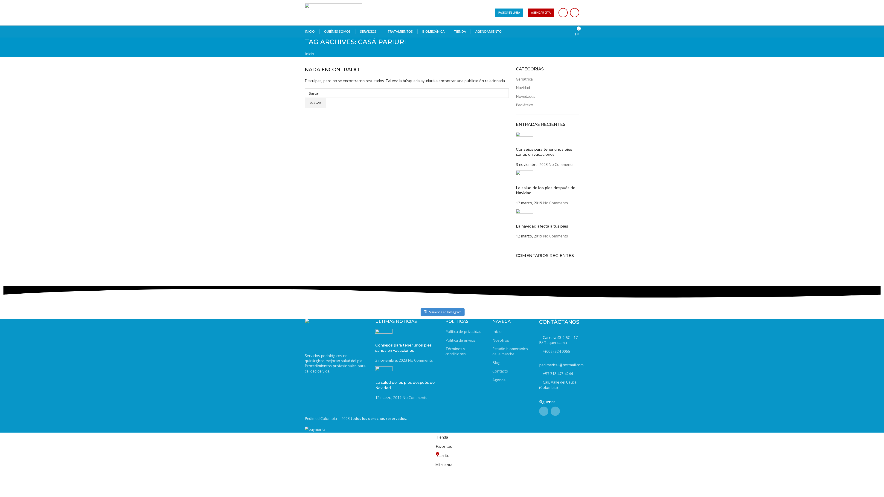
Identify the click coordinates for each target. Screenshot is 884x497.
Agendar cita (541, 12)
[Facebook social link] (563, 12)
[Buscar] (550, 31)
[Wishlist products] (566, 31)
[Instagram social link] (574, 12)
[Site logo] (333, 12)
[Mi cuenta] (558, 31)
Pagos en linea (509, 12)
